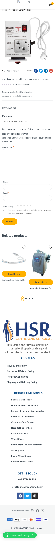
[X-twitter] (42, 510)
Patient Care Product (21, 10)
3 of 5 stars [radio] (24, 206)
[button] (20, 535)
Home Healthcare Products (24, 405)
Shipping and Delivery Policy (22, 382)
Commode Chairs (19, 433)
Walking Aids (17, 450)
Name (6, 182)
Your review (8, 147)
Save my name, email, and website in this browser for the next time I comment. (29, 212)
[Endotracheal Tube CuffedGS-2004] (14, 256)
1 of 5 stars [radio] (18, 206)
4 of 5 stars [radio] (28, 206)
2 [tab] (26, 298)
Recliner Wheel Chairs (22, 461)
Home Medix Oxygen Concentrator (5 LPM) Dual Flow (41, 288)
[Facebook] (20, 496)
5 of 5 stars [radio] (31, 206)
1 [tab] (22, 298)
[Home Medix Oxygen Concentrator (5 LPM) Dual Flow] (41, 260)
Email (6, 193)
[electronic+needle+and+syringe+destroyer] (41, 71)
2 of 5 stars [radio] (21, 206)
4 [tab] (32, 298)
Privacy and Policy (17, 365)
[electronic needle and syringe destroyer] (36, 71)
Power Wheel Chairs (21, 456)
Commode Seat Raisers (22, 422)
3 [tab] (29, 298)
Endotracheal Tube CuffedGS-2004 (14, 280)
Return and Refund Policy (20, 371)
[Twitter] (27, 496)
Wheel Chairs (17, 439)
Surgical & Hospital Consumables (17, 95)
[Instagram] (35, 496)
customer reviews (21, 84)
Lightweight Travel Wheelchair (26, 444)
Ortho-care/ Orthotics (22, 416)
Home (4, 10)
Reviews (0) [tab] (9, 107)
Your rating (8, 206)
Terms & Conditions (17, 376)
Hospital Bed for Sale (21, 427)
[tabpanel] (14, 265)
